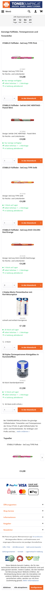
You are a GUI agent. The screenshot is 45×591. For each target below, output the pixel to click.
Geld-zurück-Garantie (33, 547)
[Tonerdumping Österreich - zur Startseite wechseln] (22, 4)
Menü (8, 11)
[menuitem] (6, 11)
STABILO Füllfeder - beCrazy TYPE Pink (19, 43)
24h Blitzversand (18, 547)
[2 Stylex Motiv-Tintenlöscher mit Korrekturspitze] (22, 306)
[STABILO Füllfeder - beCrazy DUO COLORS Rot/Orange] (22, 244)
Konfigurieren (36, 587)
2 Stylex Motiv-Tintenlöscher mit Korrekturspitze (17, 293)
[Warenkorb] (41, 11)
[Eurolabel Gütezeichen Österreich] (10, 558)
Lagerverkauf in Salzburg (34, 552)
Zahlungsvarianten (8, 552)
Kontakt (20, 552)
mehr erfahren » (23, 431)
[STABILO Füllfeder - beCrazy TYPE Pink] (22, 57)
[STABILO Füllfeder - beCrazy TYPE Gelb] (22, 182)
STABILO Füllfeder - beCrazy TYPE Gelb (19, 167)
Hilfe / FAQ (6, 547)
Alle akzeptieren (20, 587)
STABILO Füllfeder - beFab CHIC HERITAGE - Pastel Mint (21, 106)
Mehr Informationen (31, 580)
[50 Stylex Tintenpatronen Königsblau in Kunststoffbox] (22, 369)
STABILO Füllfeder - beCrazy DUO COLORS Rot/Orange (21, 231)
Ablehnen (7, 587)
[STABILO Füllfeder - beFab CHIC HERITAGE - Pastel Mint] (22, 120)
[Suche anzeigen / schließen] (29, 11)
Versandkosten (38, 537)
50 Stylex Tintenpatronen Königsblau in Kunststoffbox (20, 355)
